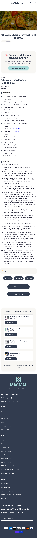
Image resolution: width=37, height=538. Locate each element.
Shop (2, 415)
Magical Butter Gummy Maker (19, 341)
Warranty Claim (5, 498)
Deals (2, 411)
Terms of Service (6, 426)
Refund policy (5, 429)
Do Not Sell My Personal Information (11, 494)
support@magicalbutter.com (14, 398)
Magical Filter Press (16, 329)
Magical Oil (15, 131)
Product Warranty (6, 487)
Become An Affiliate (6, 458)
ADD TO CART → (11, 322)
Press (2, 443)
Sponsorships (5, 447)
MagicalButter (16, 129)
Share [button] (4, 77)
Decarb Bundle (15, 353)
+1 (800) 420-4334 (12, 401)
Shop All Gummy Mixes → (18, 68)
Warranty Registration (7, 491)
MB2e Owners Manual (7, 466)
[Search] (26, 2)
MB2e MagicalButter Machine (19, 317)
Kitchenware (4, 418)
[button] (1, 2)
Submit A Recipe (6, 462)
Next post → (18, 294)
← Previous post (18, 286)
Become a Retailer (6, 451)
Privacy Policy (5, 483)
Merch (3, 422)
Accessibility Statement (7, 473)
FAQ (2, 440)
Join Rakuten (5, 455)
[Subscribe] (34, 518)
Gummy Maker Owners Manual (9, 469)
